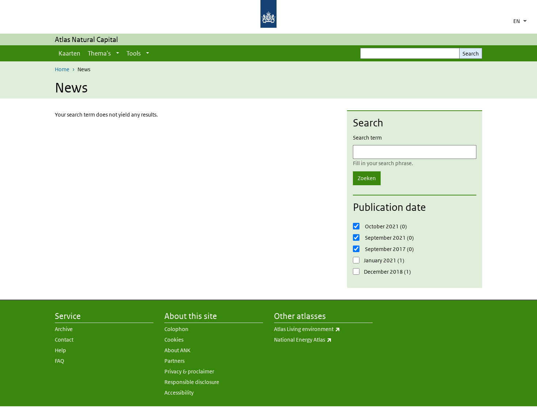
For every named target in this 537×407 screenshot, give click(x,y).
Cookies (173, 339)
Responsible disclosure (191, 382)
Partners (174, 360)
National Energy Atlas (322, 339)
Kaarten (69, 53)
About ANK (177, 350)
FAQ (59, 360)
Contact (64, 339)
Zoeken (367, 178)
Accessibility (179, 392)
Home (62, 69)
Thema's (99, 53)
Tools (133, 53)
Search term (367, 137)
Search (470, 53)
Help (60, 350)
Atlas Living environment (323, 328)
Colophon (176, 329)
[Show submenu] (118, 53)
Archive (64, 329)
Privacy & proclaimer (189, 371)
